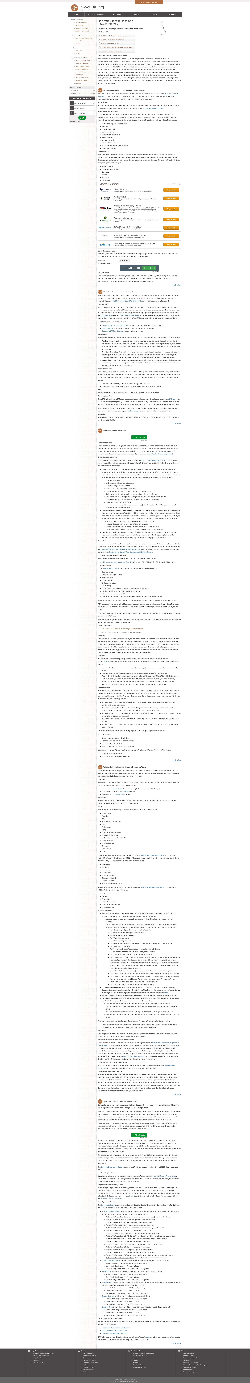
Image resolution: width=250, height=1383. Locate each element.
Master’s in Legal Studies (140, 1367)
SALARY (154, 14)
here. (131, 1196)
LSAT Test (135, 1360)
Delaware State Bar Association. (111, 1199)
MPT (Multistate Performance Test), (151, 855)
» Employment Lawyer (80, 80)
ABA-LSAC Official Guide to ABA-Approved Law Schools (120, 549)
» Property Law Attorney (81, 77)
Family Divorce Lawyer (89, 1355)
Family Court (106, 1271)
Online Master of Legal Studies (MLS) (134, 237)
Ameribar (126, 791)
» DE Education (78, 25)
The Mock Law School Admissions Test (115, 325)
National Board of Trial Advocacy (165, 1176)
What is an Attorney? (189, 1372)
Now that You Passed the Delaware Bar (111, 51)
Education (35, 1360)
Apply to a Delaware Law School (110, 43)
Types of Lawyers (38, 1362)
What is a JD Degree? (189, 1355)
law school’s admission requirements (160, 454)
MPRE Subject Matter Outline (133, 1056)
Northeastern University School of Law (130, 235)
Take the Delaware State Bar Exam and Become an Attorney (117, 47)
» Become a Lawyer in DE (81, 31)
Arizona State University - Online (127, 206)
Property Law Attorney (89, 1367)
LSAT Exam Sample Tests (129, 315)
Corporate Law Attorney (89, 1358)
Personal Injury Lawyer (89, 1360)
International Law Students (190, 1362)
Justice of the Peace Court (111, 1211)
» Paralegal (77, 83)
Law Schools (136, 1358)
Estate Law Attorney (88, 1353)
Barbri (120, 789)
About (148, 2)
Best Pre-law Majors (138, 1365)
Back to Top (177, 285)
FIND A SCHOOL (117, 14)
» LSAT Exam (78, 50)
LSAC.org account (133, 411)
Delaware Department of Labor (111, 1167)
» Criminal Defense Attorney (82, 72)
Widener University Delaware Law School (116, 562)
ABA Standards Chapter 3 (112, 568)
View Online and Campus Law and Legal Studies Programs (122, 629)
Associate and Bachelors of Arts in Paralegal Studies (138, 191)
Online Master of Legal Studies (133, 229)
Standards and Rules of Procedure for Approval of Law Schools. (131, 552)
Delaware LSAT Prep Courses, (112, 331)
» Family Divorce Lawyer (81, 63)
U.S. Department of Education (152, 108)
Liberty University (121, 189)
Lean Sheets (120, 794)
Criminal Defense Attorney (90, 1362)
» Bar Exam (77, 53)
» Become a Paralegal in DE (82, 28)
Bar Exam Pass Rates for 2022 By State (144, 1353)
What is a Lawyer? (188, 1369)
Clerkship (106, 661)
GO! (82, 117)
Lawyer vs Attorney (188, 1353)
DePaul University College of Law (128, 227)
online (131, 372)
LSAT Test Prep (107, 328)
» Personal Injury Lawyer (81, 69)
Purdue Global (120, 197)
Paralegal (85, 1372)
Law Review (186, 1360)
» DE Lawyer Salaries (80, 22)
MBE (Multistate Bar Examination (152, 887)
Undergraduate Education (140, 1355)
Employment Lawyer (88, 1369)
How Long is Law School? (190, 1358)
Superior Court (107, 1282)
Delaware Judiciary (107, 1205)
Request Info (171, 190)
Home (142, 2)
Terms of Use (132, 1379)
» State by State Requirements (83, 38)
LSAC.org (171, 399)
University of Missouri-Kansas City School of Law (134, 244)
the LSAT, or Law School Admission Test (127, 301)
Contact (154, 2)
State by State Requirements (41, 1355)
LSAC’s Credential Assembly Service (154, 460)
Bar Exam (135, 1362)
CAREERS (136, 14)
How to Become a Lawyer (121, 1379)
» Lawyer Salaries (79, 41)
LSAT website (105, 315)
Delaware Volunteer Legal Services (114, 1333)
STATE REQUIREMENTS (96, 14)
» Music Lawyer (78, 74)
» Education (77, 43)
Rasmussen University (123, 218)
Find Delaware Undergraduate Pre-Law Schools (114, 36)
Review (114, 789)
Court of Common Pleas (110, 1260)
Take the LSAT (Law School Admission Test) (112, 39)
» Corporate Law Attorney (81, 66)
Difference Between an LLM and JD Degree (195, 1365)
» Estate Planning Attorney (82, 60)
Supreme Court (107, 1307)
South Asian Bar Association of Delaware (116, 1328)
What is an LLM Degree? (189, 1367)
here (117, 803)
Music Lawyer (87, 1365)
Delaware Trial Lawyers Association (114, 1330)
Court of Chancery (108, 1296)
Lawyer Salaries (37, 1358)
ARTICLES (172, 14)
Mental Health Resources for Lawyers (43, 1353)
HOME (76, 14)
